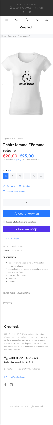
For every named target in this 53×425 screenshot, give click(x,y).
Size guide (11, 186)
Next (50, 84)
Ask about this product (16, 191)
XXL (41, 175)
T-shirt (19, 250)
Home (3, 36)
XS (6, 175)
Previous (2, 84)
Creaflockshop (17, 246)
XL (34, 175)
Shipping (17, 159)
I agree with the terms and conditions (21, 221)
